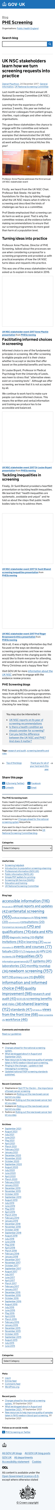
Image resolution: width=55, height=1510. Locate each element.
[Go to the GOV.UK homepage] (13, 4)
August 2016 (11, 1304)
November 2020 (13, 1158)
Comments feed (12, 1384)
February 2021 (12, 1149)
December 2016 (12, 1292)
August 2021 (11, 1131)
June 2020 (10, 1173)
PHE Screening (17, 22)
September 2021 (13, 1128)
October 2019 (12, 1194)
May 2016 (10, 1313)
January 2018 (11, 1256)
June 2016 (10, 1310)
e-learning (33, 942)
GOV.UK (7, 1457)
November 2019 (13, 1191)
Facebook (36, 783)
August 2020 (11, 1167)
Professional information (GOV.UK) (22, 871)
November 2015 (13, 1331)
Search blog (10, 38)
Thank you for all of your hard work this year (39, 766)
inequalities (29, 956)
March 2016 (11, 1319)
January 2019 (11, 1220)
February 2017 (12, 1286)
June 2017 (10, 1277)
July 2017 (9, 1274)
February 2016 (12, 1322)
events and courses (33, 946)
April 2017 (10, 1280)
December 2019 (12, 1188)
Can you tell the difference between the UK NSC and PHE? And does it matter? (27, 737)
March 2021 (11, 1146)
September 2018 (13, 1232)
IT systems (40, 961)
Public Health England (27, 28)
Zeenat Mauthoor (10, 83)
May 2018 (10, 1244)
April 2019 (10, 1212)
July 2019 (9, 1203)
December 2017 (12, 1259)
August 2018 (11, 1235)
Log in (8, 1378)
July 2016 (9, 1307)
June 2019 (10, 1206)
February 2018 (12, 1253)
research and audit (17, 750)
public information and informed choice (24, 982)
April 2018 (10, 1247)
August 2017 (11, 1271)
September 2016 (13, 1301)
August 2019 (11, 1200)
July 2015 (9, 1343)
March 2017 (10, 1283)
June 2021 (10, 1137)
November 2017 (12, 1262)
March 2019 (11, 1215)
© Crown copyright (27, 1502)
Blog (5, 17)
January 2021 (11, 1152)
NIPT (7, 977)
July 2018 (9, 1238)
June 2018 (10, 1241)
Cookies (36, 1461)
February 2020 (12, 1182)
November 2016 (13, 1295)
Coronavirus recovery (14, 927)
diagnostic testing (22, 937)
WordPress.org (12, 1386)
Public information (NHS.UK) (19, 874)
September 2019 (13, 1197)
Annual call (7, 906)
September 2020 (13, 1164)
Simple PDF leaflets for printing (20, 877)
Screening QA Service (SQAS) (19, 880)
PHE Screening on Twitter (18, 1432)
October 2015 (11, 1334)
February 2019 (12, 1218)
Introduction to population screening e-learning (28, 868)
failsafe (10, 951)
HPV (46, 951)
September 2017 (13, 1268)
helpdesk (32, 951)
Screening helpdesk (14, 865)
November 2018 (13, 1226)
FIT (22, 951)
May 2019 (10, 1209)
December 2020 (13, 1155)
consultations (32, 922)
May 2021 (10, 1140)
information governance (15, 961)
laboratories (14, 966)
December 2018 (12, 1223)
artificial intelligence (23, 917)
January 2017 (11, 1289)
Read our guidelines (11, 1034)
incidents (8, 956)
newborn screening (30, 970)
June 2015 (10, 1346)
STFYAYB (37, 1010)
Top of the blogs (14, 763)
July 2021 (9, 1134)
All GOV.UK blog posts (37, 1453)
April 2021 (10, 1143)
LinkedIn (10, 787)
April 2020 (10, 1176)
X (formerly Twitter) (15, 783)
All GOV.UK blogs (12, 1453)
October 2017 (11, 1265)
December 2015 (12, 1328)
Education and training (16, 883)
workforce (17, 1019)
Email (33, 787)
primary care (23, 977)
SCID (21, 998)
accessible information (26, 900)
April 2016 (10, 1316)
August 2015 (11, 1340)
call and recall (14, 922)
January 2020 (12, 1185)
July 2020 (10, 1170)
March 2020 (11, 1179)
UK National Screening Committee (31, 86)
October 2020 (12, 1161)
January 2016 (11, 1325)
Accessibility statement (15, 1461)
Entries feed (10, 1381)
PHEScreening (28, 335)
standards (21, 1009)
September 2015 (13, 1337)
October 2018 (12, 1229)
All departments (23, 1457)
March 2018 (11, 1250)
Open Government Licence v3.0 (20, 1476)
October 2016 (12, 1298)
